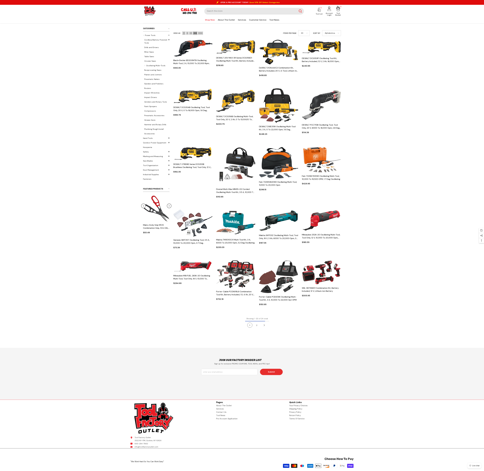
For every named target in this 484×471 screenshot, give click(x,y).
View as (176, 33)
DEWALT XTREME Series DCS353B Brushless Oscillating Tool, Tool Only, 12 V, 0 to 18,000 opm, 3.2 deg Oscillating (192, 166)
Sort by (316, 33)
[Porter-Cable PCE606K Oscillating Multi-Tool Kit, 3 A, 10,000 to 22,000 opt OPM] (278, 277)
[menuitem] (156, 84)
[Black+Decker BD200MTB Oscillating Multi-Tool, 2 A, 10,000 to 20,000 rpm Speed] (192, 48)
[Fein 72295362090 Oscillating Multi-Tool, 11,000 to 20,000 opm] (278, 163)
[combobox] (251, 11)
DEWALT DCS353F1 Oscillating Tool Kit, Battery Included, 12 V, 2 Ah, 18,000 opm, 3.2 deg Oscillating (320, 60)
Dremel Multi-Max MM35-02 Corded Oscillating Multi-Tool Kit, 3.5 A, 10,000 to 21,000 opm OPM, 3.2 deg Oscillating (235, 191)
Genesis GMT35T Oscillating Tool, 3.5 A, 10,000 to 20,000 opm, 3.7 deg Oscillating (191, 242)
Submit (271, 372)
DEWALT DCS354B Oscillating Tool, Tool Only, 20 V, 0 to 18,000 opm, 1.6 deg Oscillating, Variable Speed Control (191, 109)
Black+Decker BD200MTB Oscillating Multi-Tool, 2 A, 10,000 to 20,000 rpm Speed (191, 62)
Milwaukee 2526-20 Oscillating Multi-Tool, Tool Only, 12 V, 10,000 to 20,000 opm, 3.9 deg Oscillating (321, 236)
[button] (156, 35)
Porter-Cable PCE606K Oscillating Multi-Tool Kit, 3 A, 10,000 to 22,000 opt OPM (278, 298)
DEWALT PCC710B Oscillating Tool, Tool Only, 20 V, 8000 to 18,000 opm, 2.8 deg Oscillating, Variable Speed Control (321, 126)
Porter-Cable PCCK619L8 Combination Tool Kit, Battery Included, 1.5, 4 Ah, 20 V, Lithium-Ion (234, 293)
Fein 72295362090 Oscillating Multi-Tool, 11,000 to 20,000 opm (278, 183)
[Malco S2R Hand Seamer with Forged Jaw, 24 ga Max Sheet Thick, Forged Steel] (156, 208)
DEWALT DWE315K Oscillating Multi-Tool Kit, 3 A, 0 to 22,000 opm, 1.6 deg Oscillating (277, 128)
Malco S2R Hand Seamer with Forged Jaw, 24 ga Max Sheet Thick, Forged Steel (156, 225)
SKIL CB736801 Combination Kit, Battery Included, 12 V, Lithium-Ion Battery (320, 289)
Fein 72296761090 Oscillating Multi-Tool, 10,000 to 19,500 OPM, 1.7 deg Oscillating (321, 177)
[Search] (254, 11)
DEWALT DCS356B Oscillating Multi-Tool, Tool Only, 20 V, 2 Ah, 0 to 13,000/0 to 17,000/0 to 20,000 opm (234, 118)
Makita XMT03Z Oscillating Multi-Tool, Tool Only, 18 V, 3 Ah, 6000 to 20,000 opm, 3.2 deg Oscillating (278, 237)
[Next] (264, 325)
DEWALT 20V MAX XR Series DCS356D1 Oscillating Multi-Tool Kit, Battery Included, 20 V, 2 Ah (235, 59)
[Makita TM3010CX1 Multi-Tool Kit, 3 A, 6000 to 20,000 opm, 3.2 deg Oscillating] (235, 223)
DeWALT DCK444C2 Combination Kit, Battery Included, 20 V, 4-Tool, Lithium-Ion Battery (278, 69)
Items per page (289, 33)
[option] (156, 216)
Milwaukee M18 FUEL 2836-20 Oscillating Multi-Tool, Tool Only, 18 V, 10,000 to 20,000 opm (191, 277)
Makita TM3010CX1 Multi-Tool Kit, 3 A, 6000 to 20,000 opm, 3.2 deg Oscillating (235, 241)
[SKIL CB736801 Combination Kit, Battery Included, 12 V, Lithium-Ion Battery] (321, 272)
